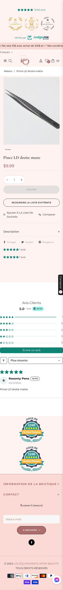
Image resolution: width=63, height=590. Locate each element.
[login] (39, 61)
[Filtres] (3, 360)
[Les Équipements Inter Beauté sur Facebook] (32, 542)
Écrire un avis (31, 350)
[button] (11, 249)
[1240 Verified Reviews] (32, 443)
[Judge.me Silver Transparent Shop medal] (47, 23)
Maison (8, 71)
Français (5, 52)
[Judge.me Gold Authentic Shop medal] (15, 23)
